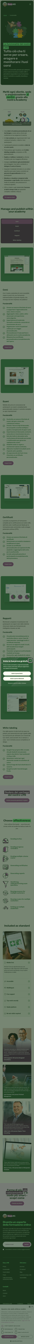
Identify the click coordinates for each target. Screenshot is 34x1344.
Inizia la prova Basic (17, 673)
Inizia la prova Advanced (17, 678)
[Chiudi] (30, 660)
